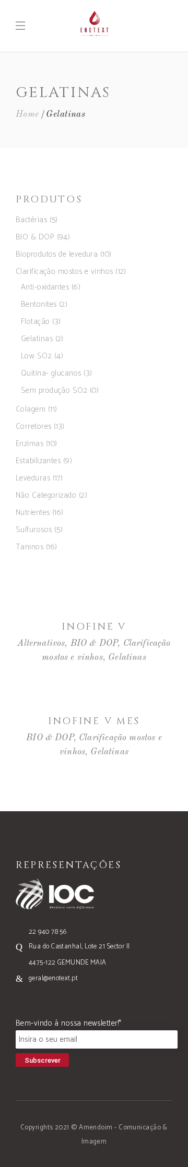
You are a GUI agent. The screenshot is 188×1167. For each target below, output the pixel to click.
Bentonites (39, 304)
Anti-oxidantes (45, 287)
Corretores (34, 426)
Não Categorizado (46, 495)
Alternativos (41, 643)
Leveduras (33, 478)
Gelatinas (37, 338)
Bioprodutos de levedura (57, 254)
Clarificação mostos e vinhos (64, 271)
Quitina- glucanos (51, 373)
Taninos (29, 547)
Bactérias (31, 219)
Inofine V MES (94, 721)
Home (27, 114)
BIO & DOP (35, 237)
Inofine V (94, 626)
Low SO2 (36, 356)
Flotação (35, 321)
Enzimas (29, 443)
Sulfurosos (34, 529)
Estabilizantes (38, 460)
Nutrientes (33, 512)
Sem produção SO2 (54, 390)
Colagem (30, 409)
